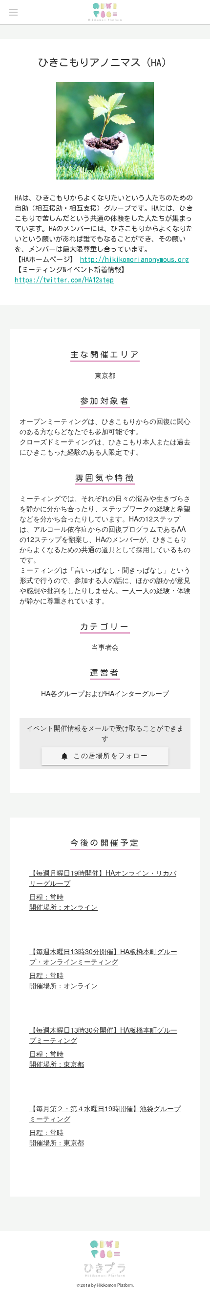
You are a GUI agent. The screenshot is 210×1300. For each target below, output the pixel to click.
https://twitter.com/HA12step (64, 280)
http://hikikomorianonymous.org (134, 259)
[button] (105, 756)
